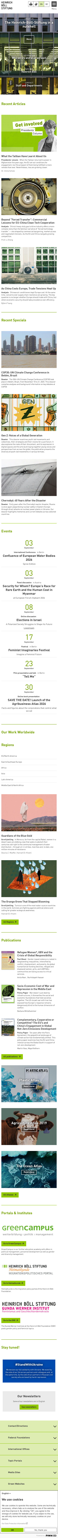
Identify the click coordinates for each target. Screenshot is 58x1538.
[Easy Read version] (30, 4)
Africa (3, 768)
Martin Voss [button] (22, 1048)
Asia (3, 774)
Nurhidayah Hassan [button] (35, 977)
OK (12, 1530)
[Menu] (54, 4)
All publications (10, 1057)
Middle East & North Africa (12, 785)
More (29, 39)
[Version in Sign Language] (36, 4)
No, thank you (41, 1530)
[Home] (14, 5)
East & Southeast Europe (11, 762)
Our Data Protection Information (14, 1523)
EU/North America (9, 756)
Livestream (29, 628)
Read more (29, 1086)
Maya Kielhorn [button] (34, 1048)
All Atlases (8, 1195)
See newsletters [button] (29, 1407)
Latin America (7, 780)
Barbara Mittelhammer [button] (26, 1011)
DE (46, 4)
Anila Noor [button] (21, 977)
